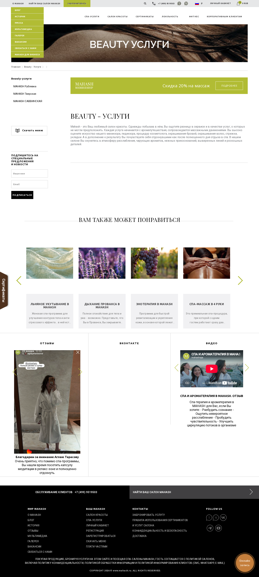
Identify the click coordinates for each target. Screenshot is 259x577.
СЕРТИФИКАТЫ (145, 16)
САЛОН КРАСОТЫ (117, 16)
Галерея (19, 35)
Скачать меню (32, 130)
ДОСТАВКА (139, 536)
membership (84, 85)
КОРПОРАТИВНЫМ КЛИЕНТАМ (224, 16)
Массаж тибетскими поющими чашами (206, 305)
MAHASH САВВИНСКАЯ (27, 101)
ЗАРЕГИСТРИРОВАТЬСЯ (101, 536)
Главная (15, 66)
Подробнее (229, 85)
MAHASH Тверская (24, 93)
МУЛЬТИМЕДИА (23, 29)
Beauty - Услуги (32, 66)
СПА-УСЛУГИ (92, 16)
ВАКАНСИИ (21, 42)
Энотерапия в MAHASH (50, 304)
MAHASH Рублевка (24, 86)
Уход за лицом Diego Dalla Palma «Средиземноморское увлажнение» (154, 308)
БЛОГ (18, 10)
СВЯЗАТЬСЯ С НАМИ (25, 48)
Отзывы (33, 530)
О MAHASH (34, 514)
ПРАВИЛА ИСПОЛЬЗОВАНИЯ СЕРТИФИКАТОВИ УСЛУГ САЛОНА (160, 523)
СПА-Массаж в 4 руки (102, 304)
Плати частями (96, 546)
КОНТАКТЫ (140, 508)
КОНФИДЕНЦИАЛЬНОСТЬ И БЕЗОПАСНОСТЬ (159, 530)
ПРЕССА (19, 23)
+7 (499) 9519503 (166, 3)
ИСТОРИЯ (20, 16)
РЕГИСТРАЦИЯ (95, 530)
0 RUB (243, 3)
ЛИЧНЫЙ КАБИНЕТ (220, 3)
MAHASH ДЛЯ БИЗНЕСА (27, 54)
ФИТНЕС (194, 16)
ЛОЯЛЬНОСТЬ (170, 16)
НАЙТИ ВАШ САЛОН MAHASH (152, 492)
